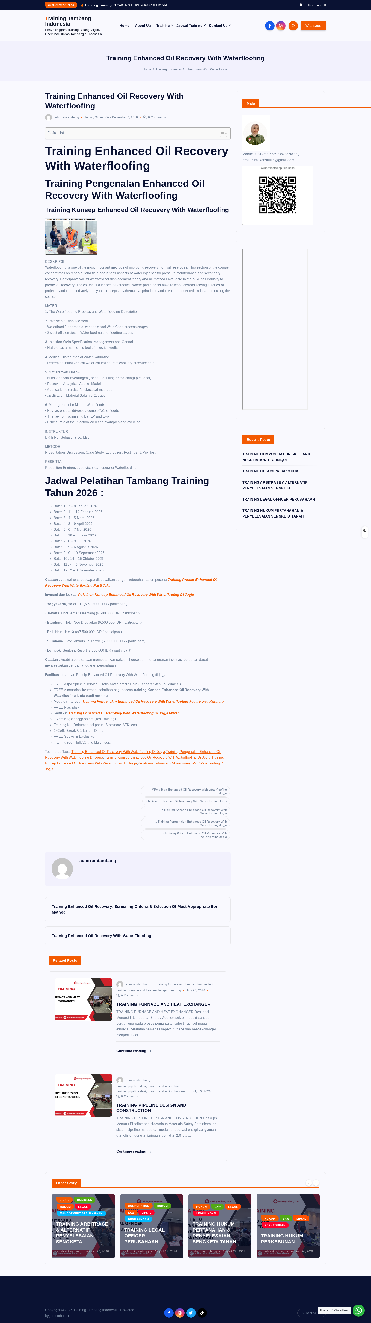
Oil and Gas (103, 117)
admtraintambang (67, 117)
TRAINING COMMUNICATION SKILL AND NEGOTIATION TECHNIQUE (281, 1229)
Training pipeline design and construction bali (147, 1086)
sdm (291, 1200)
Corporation (70, 1206)
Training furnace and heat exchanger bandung (148, 990)
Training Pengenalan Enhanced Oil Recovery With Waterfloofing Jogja (192, 823)
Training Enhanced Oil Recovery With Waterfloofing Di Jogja (118, 751)
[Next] (316, 1182)
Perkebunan (206, 1225)
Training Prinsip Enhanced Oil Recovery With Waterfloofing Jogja (196, 835)
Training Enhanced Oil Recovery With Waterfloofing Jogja (187, 801)
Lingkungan (138, 1213)
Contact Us (218, 25)
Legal (78, 1212)
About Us (143, 25)
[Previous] (309, 1182)
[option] (83, 1226)
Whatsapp (313, 25)
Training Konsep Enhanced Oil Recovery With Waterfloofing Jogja (195, 811)
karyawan (273, 1194)
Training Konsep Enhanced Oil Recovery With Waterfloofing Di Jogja (157, 757)
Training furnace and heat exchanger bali (184, 984)
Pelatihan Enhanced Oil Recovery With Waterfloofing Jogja (190, 791)
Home (124, 25)
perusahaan (70, 1219)
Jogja (88, 117)
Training (163, 25)
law (63, 1212)
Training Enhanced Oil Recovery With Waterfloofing (191, 69)
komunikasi (298, 1194)
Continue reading (131, 1051)
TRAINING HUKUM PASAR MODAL (271, 471)
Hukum (94, 1206)
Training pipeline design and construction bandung (151, 1091)
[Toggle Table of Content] (221, 133)
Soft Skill (273, 1207)
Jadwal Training (189, 25)
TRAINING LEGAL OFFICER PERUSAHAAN (278, 499)
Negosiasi (273, 1200)
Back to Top (313, 1313)
